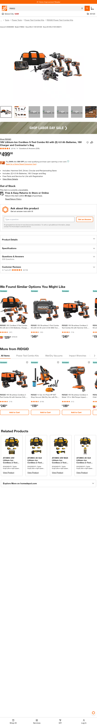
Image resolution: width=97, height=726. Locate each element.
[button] (48, 239)
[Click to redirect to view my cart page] (92, 8)
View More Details (10, 179)
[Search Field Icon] (87, 8)
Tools (7, 20)
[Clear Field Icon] (82, 8)
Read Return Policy (13, 199)
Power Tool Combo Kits (34, 20)
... (1, 20)
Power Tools (17, 20)
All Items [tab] (5, 355)
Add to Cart (14, 412)
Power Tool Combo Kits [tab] (27, 355)
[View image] (6, 112)
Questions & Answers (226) (29, 148)
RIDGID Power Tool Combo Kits (60, 20)
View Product (8, 472)
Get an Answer (84, 219)
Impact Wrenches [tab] (77, 355)
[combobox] (44, 8)
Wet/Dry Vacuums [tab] (53, 355)
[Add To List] (87, 142)
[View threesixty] (34, 112)
